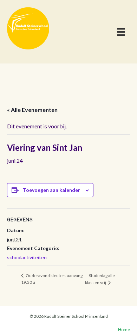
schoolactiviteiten (27, 257)
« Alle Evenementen (32, 109)
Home (124, 329)
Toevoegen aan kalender (51, 190)
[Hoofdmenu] (121, 32)
